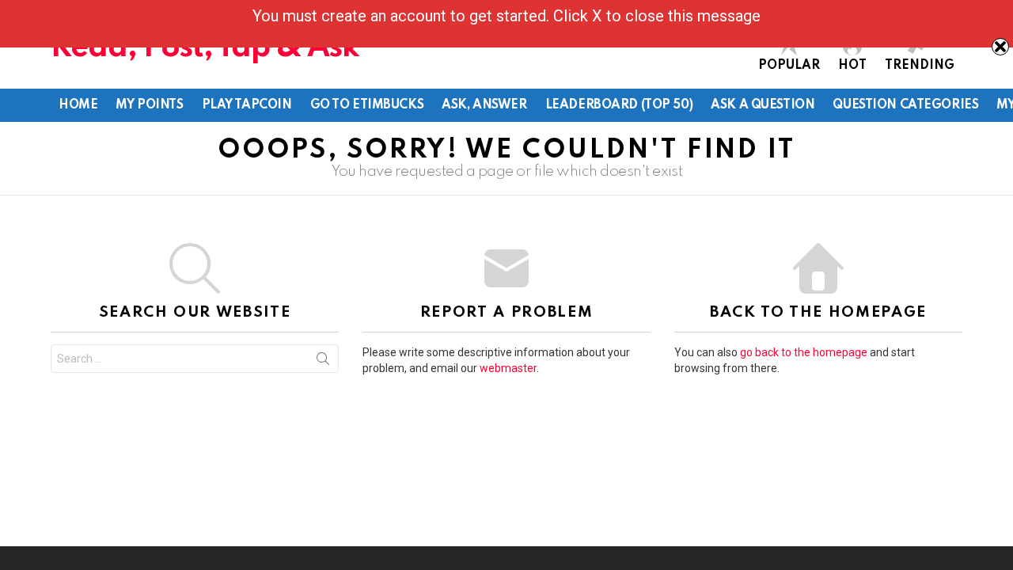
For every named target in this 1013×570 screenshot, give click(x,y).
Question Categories (905, 105)
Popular (789, 65)
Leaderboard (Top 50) (619, 105)
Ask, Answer (484, 105)
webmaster (508, 368)
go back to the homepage (803, 352)
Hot (852, 65)
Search (323, 361)
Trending (919, 65)
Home (78, 105)
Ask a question (762, 105)
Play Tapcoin (247, 105)
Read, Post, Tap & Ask (205, 47)
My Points (149, 105)
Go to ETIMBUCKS (367, 105)
